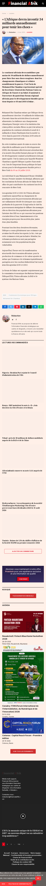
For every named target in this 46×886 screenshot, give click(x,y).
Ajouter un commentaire (23, 551)
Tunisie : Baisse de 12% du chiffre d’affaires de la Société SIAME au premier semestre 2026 (22, 541)
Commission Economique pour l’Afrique (22, 295)
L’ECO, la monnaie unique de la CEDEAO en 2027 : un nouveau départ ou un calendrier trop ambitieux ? (22, 833)
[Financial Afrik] (23, 3)
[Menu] (3, 3)
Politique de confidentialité (20, 884)
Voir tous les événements (23, 751)
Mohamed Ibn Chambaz (11, 298)
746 (19, 844)
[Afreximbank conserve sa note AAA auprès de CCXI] (23, 456)
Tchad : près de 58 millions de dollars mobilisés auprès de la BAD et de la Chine (22, 439)
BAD (4, 295)
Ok (38, 878)
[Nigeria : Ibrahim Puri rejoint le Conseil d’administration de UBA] (23, 358)
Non (3, 884)
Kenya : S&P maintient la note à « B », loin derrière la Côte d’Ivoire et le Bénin (19, 406)
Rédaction (12, 32)
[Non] (34, 882)
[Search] (43, 3)
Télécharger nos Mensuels (23, 596)
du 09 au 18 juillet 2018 (20, 170)
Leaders (29, 32)
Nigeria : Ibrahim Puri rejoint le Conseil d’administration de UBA (19, 374)
